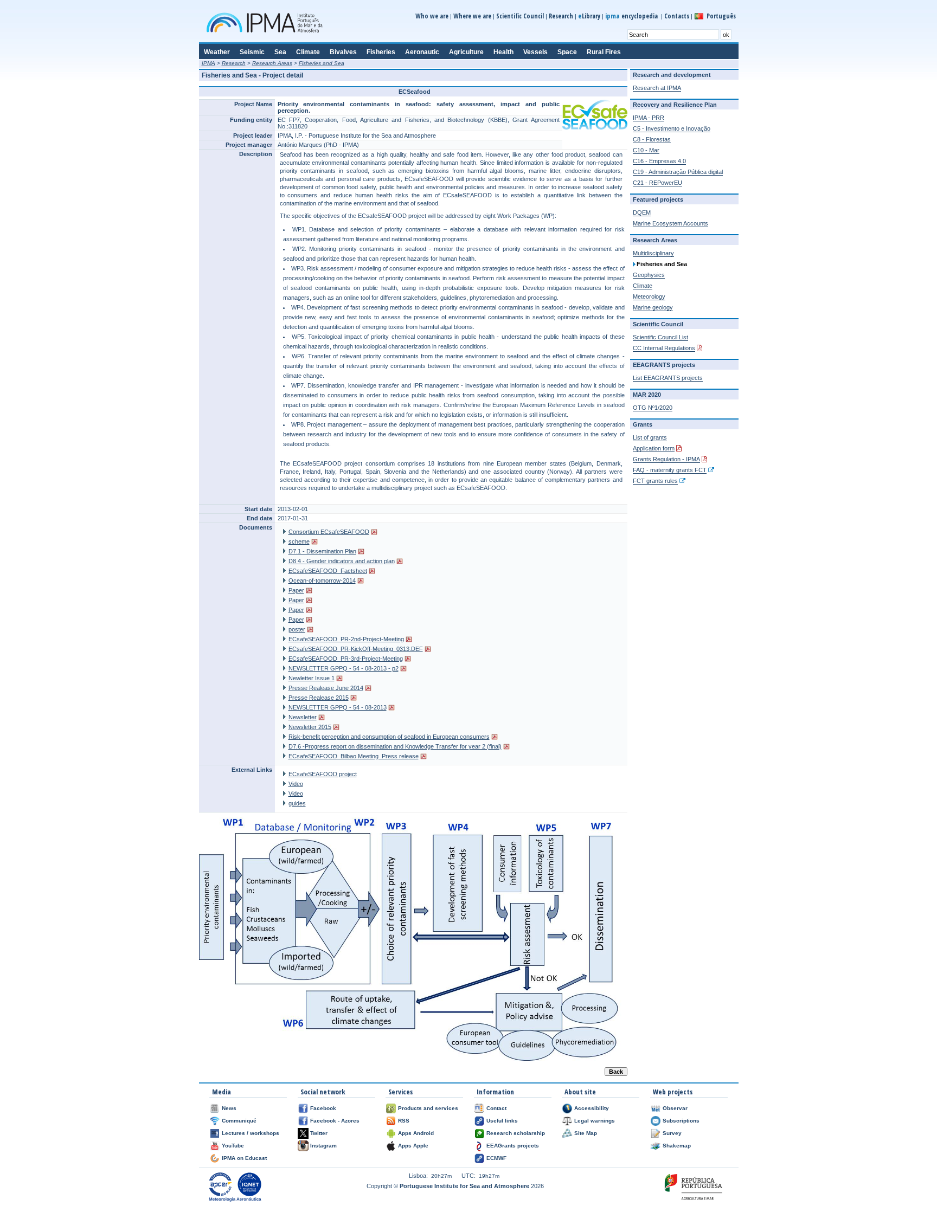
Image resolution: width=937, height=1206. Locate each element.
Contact (496, 1108)
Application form (654, 448)
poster (296, 629)
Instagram (323, 1146)
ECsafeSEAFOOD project (322, 774)
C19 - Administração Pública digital (678, 172)
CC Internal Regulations (664, 348)
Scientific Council (520, 16)
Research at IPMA (657, 88)
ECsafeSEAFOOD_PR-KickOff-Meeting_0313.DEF (355, 649)
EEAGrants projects (512, 1146)
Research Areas (272, 63)
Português (721, 16)
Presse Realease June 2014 (325, 688)
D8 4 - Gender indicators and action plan (341, 561)
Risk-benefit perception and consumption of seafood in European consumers (389, 736)
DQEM (642, 212)
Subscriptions (681, 1121)
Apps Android (416, 1133)
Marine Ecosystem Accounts (670, 223)
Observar (675, 1108)
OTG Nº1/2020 (652, 407)
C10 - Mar (646, 150)
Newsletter (302, 717)
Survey (672, 1133)
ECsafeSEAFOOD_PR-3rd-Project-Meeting (345, 658)
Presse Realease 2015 (318, 697)
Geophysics (649, 275)
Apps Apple (413, 1146)
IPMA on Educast (244, 1158)
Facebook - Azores (335, 1121)
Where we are (472, 16)
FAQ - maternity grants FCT (670, 470)
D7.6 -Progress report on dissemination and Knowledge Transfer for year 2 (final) (395, 746)
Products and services (428, 1108)
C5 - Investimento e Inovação (671, 128)
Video (295, 784)
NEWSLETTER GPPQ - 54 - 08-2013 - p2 (343, 668)
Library (589, 16)
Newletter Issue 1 (311, 678)
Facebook (323, 1108)
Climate (642, 285)
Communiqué (239, 1121)
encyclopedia (632, 16)
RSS (403, 1121)
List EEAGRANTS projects (668, 378)
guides (297, 803)
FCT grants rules (655, 481)
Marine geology (653, 307)
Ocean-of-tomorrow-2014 (322, 580)
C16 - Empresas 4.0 (659, 161)
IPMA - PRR (648, 117)
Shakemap (677, 1146)
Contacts (676, 16)
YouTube (233, 1146)
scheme (299, 541)
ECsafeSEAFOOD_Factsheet (327, 570)
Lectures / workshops (250, 1133)
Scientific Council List (660, 337)
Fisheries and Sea (321, 63)
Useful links (502, 1121)
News (229, 1108)
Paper (296, 590)
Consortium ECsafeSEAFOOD (328, 531)
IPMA (208, 63)
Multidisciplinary (653, 253)
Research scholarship (515, 1133)
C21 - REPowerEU (657, 182)
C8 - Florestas (652, 139)
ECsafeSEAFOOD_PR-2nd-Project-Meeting (346, 639)
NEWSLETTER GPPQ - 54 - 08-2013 (337, 707)
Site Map (585, 1133)
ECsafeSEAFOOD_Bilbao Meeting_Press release (353, 756)
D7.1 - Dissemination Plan (322, 551)
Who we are (431, 16)
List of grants (650, 437)
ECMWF (496, 1158)
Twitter (319, 1133)
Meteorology (649, 296)
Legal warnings (594, 1121)
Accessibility (591, 1108)
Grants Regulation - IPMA (666, 459)
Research (561, 16)
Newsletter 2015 (309, 727)
